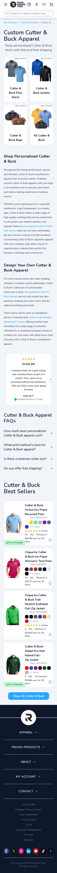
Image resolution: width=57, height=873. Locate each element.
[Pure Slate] (36, 617)
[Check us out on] (28, 851)
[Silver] (49, 569)
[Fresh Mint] (36, 522)
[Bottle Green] (40, 569)
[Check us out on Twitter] (13, 851)
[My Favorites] (44, 4)
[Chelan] (49, 522)
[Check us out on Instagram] (21, 851)
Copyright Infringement (28, 830)
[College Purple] (44, 522)
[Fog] (49, 617)
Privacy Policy (28, 819)
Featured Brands (29, 22)
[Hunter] (44, 668)
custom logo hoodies (40, 317)
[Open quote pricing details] (50, 540)
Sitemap (28, 840)
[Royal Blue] (40, 617)
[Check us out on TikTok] (43, 851)
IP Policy (28, 835)
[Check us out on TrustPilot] (50, 851)
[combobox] (28, 13)
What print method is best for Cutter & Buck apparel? (25, 447)
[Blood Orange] (44, 617)
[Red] (36, 569)
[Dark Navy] (44, 569)
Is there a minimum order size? (25, 459)
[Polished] (40, 522)
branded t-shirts (15, 322)
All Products (11, 22)
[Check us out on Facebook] (6, 851)
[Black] (27, 574)
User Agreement (28, 814)
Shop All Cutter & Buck (28, 696)
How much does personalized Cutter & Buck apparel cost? (25, 433)
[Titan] (31, 569)
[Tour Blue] (27, 527)
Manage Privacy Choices (28, 809)
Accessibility (28, 804)
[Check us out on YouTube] (35, 851)
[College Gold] (31, 522)
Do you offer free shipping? (23, 468)
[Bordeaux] (27, 569)
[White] (27, 522)
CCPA (28, 824)
